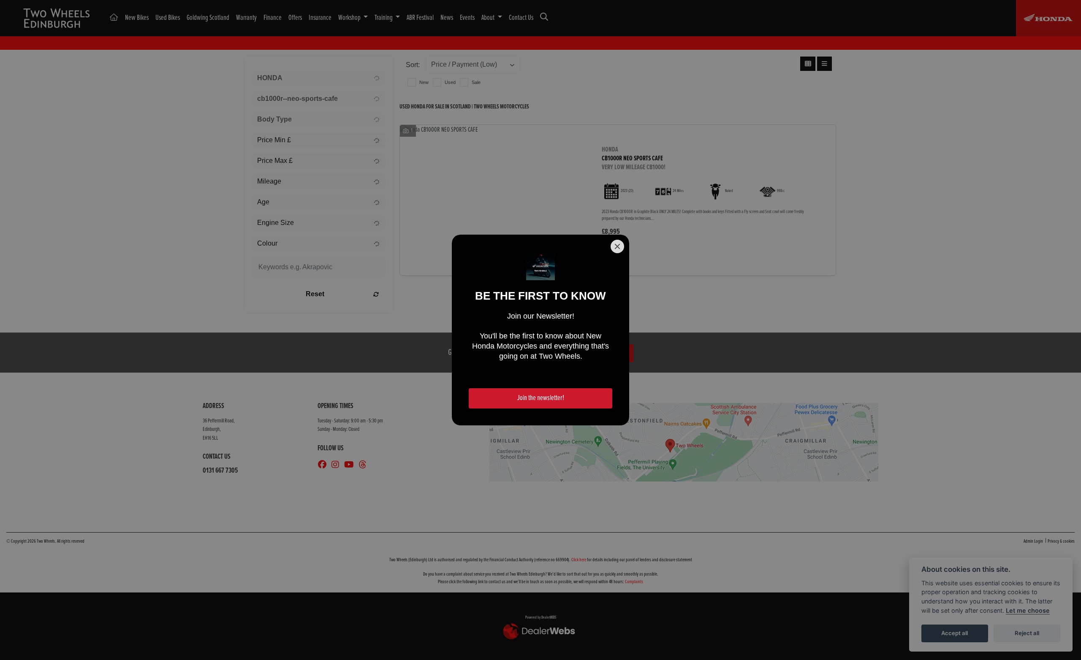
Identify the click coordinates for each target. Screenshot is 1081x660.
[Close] (617, 246)
